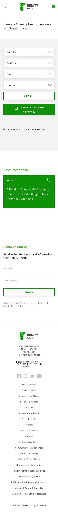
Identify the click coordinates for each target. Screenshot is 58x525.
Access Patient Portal (29, 413)
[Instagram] (25, 378)
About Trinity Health (29, 430)
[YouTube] (39, 378)
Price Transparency (29, 453)
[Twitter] (32, 378)
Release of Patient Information (29, 488)
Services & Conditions (29, 395)
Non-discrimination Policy (29, 465)
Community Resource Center (29, 447)
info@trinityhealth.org (29, 354)
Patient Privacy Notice (29, 476)
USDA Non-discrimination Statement (29, 482)
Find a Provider (29, 384)
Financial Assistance (29, 442)
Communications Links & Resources (29, 493)
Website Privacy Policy (29, 459)
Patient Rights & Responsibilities (29, 470)
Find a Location (29, 390)
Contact (29, 424)
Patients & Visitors (29, 401)
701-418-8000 (29, 351)
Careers (29, 436)
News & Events (29, 419)
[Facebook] (18, 378)
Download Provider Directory (32, 110)
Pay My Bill (29, 407)
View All (29, 96)
